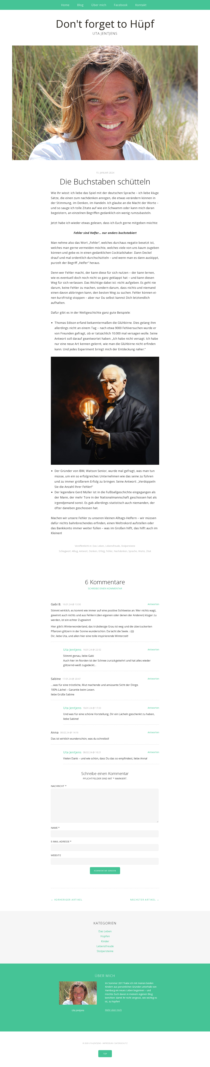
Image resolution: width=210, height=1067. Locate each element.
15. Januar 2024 (105, 172)
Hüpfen (105, 936)
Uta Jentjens (72, 649)
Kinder (105, 941)
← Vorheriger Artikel (66, 899)
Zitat (148, 551)
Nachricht (58, 786)
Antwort (83, 551)
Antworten (153, 604)
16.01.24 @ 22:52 (92, 649)
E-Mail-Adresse (61, 841)
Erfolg (101, 551)
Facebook (120, 5)
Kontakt (141, 5)
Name (55, 827)
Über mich (98, 5)
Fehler (109, 551)
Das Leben (98, 545)
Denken (93, 551)
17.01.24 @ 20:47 (72, 678)
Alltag (75, 551)
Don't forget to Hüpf (105, 24)
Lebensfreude (112, 545)
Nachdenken (120, 551)
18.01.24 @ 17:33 (92, 707)
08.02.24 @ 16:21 (92, 752)
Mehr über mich (113, 1010)
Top (105, 1053)
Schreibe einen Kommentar (105, 588)
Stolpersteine (128, 545)
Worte (141, 551)
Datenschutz (121, 1043)
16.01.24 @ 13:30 (72, 604)
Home (65, 5)
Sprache (132, 551)
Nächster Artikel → (144, 899)
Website (56, 855)
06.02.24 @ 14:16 (69, 732)
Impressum (108, 1043)
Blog (80, 5)
